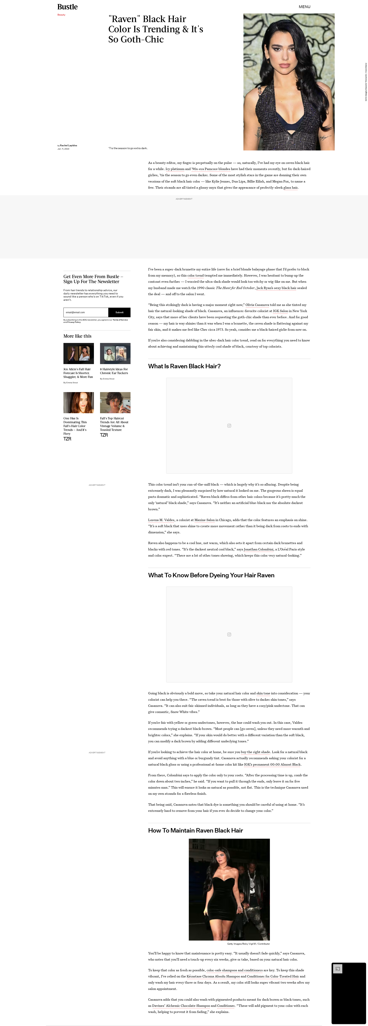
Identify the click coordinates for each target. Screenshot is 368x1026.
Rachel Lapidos (68, 145)
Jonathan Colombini (258, 549)
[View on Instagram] (229, 425)
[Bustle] (68, 6)
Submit (120, 312)
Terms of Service (120, 320)
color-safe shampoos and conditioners (235, 970)
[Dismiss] (362, 966)
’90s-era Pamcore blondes (210, 169)
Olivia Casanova (257, 304)
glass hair (290, 187)
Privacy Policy (74, 322)
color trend (195, 275)
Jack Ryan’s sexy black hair (277, 288)
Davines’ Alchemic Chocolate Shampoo (181, 1005)
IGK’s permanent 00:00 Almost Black (272, 764)
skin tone (263, 693)
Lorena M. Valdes (161, 520)
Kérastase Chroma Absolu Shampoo (213, 976)
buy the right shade (255, 752)
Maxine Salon (205, 520)
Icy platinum (175, 169)
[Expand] (336, 966)
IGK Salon (280, 311)
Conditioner (226, 1005)
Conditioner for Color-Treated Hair (273, 976)
